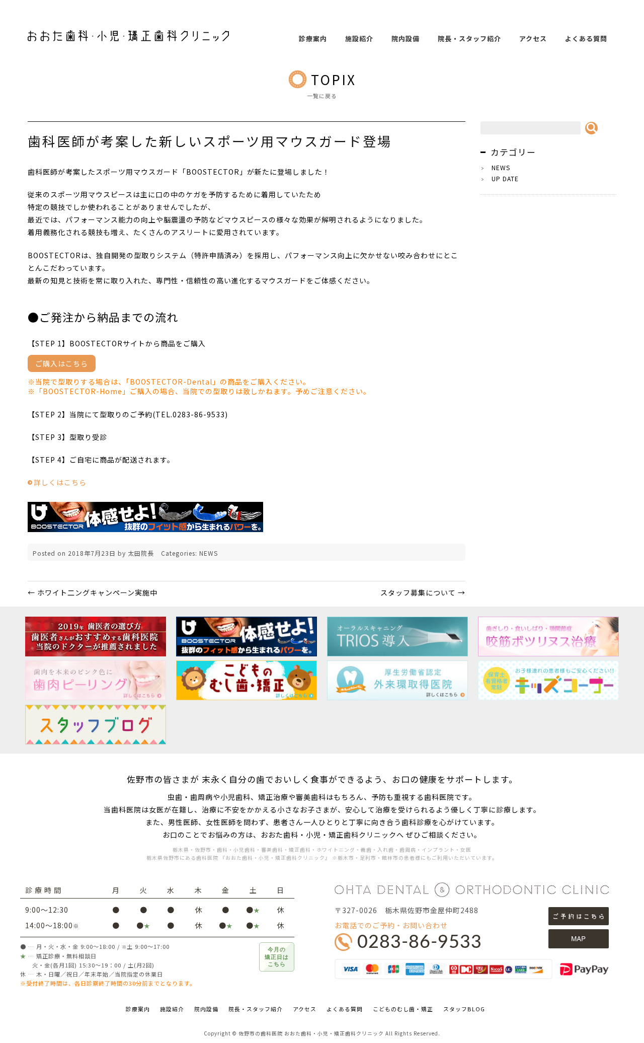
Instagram (629, 209)
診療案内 (313, 38)
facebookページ (629, 185)
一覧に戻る (322, 96)
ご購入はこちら (61, 363)
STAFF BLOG (629, 161)
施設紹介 (359, 38)
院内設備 (405, 38)
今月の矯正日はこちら (277, 956)
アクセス (533, 38)
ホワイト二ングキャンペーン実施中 (92, 592)
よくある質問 (586, 38)
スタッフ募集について (422, 592)
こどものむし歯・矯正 (403, 1009)
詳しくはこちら (60, 482)
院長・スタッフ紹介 (469, 38)
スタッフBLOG (464, 1009)
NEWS (208, 553)
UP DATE (505, 178)
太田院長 (141, 553)
